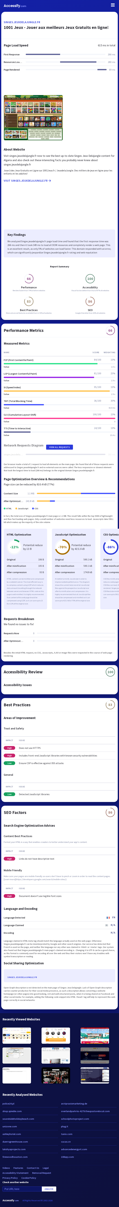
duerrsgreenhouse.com (15, 1141)
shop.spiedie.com (12, 1111)
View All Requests (59, 447)
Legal (46, 1167)
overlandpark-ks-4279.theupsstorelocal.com (85, 1111)
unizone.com (9, 1126)
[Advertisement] (59, 85)
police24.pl (8, 1103)
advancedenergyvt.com (74, 1149)
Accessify (15, 5)
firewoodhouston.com (15, 1156)
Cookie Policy (28, 1177)
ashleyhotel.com (11, 1134)
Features (18, 1167)
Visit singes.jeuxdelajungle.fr (26, 180)
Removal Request (41, 1172)
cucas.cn (66, 1141)
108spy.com (67, 1156)
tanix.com (66, 1134)
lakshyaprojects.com (14, 1149)
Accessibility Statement (15, 1172)
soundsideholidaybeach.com (18, 1118)
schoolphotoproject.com (75, 1118)
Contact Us (33, 1167)
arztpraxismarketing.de (74, 1103)
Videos (6, 1167)
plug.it (64, 1126)
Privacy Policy (10, 1177)
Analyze (49, 1189)
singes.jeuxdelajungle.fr (22, 22)
